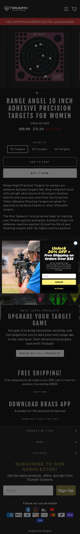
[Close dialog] (75, 243)
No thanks (59, 288)
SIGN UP (59, 282)
